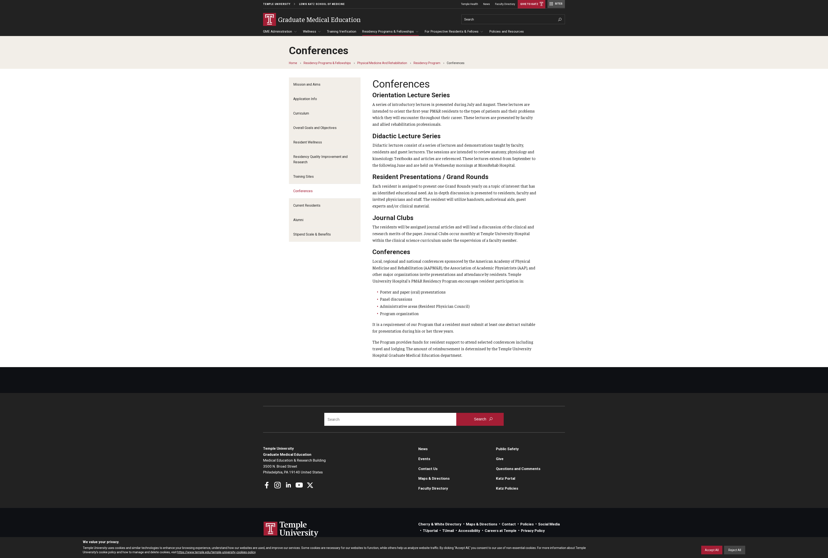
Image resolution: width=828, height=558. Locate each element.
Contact (509, 524)
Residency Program (427, 63)
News (486, 4)
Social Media (549, 524)
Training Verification (341, 31)
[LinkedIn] (288, 485)
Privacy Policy (533, 530)
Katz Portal (505, 478)
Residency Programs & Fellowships (388, 31)
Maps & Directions (434, 478)
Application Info (305, 99)
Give (499, 459)
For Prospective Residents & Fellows (452, 31)
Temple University (276, 4)
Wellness (309, 31)
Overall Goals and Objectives (315, 128)
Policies (527, 524)
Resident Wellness (307, 142)
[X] (310, 485)
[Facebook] (267, 485)
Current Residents (306, 205)
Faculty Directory (505, 4)
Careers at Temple (500, 530)
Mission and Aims (306, 84)
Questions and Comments (518, 469)
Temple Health (469, 4)
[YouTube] (299, 485)
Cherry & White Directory (439, 524)
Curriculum (301, 113)
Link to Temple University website (291, 529)
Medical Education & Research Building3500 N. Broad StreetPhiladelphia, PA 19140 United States (294, 466)
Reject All (734, 550)
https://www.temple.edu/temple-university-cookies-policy (216, 552)
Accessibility (469, 530)
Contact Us (428, 469)
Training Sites (303, 176)
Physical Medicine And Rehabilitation (382, 63)
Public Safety (507, 449)
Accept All (712, 550)
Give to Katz (529, 4)
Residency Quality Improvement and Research (320, 159)
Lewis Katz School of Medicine (322, 4)
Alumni (298, 220)
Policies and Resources (506, 31)
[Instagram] (277, 485)
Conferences (303, 191)
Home (293, 63)
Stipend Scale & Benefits (312, 234)
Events (424, 459)
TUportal (430, 530)
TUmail (448, 530)
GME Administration (277, 31)
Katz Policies (507, 488)
